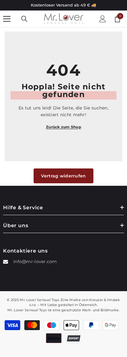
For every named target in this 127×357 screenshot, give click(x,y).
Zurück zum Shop (63, 127)
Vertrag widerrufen (63, 176)
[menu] (6, 19)
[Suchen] (24, 19)
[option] (63, 5)
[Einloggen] (102, 18)
